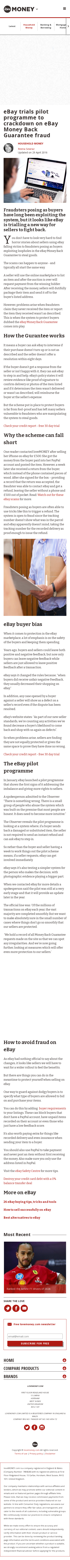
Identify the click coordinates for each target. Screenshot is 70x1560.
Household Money (29, 26)
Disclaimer (50, 1453)
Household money (30, 143)
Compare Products (21, 1368)
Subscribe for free (35, 1343)
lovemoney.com (32, 1450)
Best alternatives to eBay (22, 1217)
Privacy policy (36, 1453)
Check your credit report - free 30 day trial (32, 426)
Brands (11, 1376)
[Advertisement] (35, 70)
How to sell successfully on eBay (27, 1209)
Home (9, 1360)
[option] (35, 1267)
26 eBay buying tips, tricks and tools (30, 1202)
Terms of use (21, 1453)
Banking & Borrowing (45, 26)
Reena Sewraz (26, 149)
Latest (12, 26)
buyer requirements (52, 1108)
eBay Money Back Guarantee (39, 322)
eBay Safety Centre (27, 1171)
